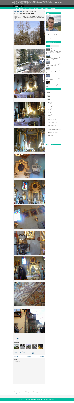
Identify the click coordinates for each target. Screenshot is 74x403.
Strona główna (21, 8)
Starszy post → (42, 356)
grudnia (49, 102)
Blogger (54, 399)
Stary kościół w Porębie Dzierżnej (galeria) (24, 13)
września (49, 106)
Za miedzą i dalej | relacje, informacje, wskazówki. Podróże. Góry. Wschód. (36, 399)
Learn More (57, 2)
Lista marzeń (41, 8)
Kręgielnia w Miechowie (51, 118)
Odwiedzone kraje (47, 8)
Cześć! (49, 136)
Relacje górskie (31, 8)
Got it (61, 2)
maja (49, 112)
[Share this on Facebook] (16, 338)
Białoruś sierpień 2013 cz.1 (52, 125)
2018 (48, 95)
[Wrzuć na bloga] (15, 340)
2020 (48, 92)
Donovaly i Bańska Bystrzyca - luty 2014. (54, 129)
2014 (48, 101)
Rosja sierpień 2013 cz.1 (52, 119)
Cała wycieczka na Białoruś (52, 121)
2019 (48, 93)
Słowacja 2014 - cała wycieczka (53, 132)
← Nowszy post (15, 356)
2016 (48, 98)
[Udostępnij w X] (16, 340)
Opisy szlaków (36, 8)
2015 (48, 99)
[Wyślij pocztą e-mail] (14, 340)
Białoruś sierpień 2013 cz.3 (52, 122)
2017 (48, 96)
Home (15, 11)
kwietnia (49, 114)
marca (49, 115)
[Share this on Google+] (18, 338)
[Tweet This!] (17, 338)
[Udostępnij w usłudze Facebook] (17, 340)
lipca (49, 109)
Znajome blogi (53, 8)
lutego (49, 117)
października (50, 105)
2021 (48, 90)
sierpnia (49, 108)
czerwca (49, 111)
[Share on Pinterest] (19, 338)
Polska (18, 11)
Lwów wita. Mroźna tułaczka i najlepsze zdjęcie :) (34, 352)
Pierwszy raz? (15, 8)
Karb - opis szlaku (53, 54)
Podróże (26, 8)
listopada (49, 103)
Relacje (20, 11)
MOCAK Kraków (50, 135)
